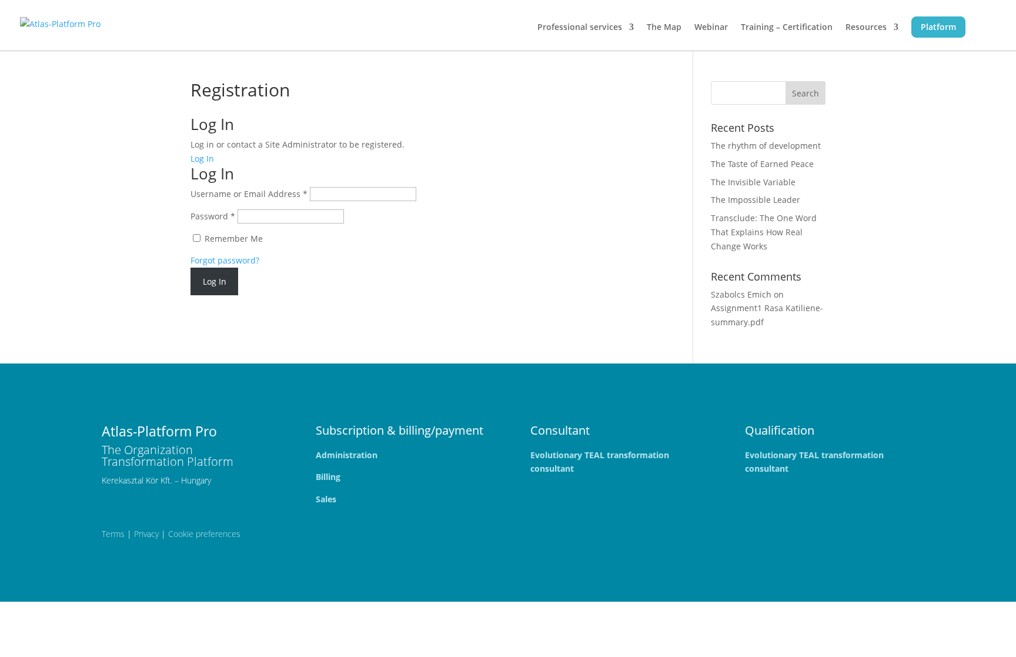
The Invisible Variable (753, 182)
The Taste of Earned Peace (762, 163)
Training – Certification (787, 27)
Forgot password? (224, 260)
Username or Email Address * (249, 193)
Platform (938, 26)
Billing (328, 476)
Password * (212, 216)
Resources (866, 27)
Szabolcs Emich (741, 294)
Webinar (711, 27)
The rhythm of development (766, 145)
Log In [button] (202, 158)
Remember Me (232, 238)
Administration (346, 455)
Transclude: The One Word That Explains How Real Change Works (764, 232)
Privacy (146, 533)
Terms (113, 533)
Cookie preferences (204, 533)
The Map (664, 27)
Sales (326, 499)
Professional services (579, 27)
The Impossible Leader (755, 199)
